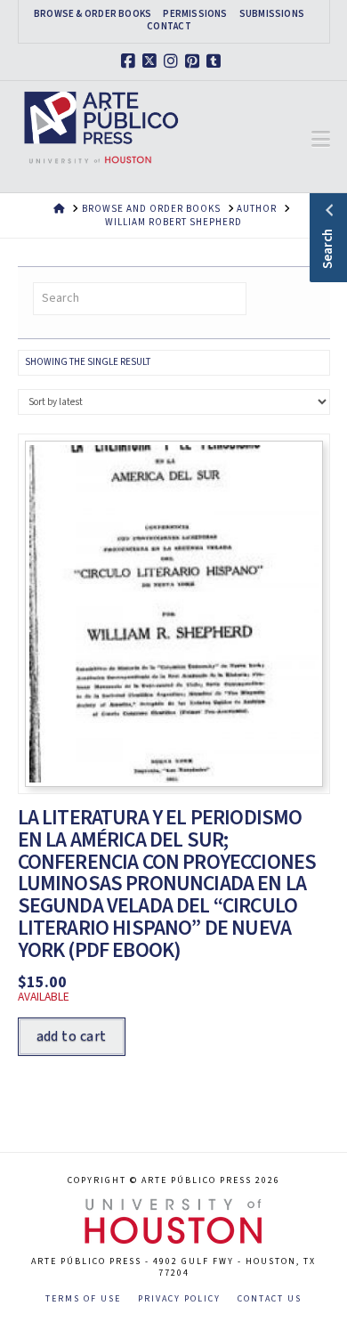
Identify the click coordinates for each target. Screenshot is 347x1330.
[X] (152, 61)
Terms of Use (83, 1299)
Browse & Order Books (92, 14)
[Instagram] (173, 61)
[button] (320, 139)
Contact (169, 26)
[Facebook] (130, 61)
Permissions (195, 14)
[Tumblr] (216, 61)
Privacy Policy (179, 1299)
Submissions (271, 14)
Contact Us (270, 1299)
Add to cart (71, 1036)
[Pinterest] (195, 61)
